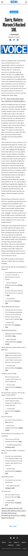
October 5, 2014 (10, 447)
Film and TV (15, 526)
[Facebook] (10, 538)
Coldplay (11, 149)
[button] (2, 2)
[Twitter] (14, 538)
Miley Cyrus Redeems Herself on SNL (12, 508)
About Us (4, 542)
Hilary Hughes (15, 34)
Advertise (24, 542)
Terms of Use (11, 545)
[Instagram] (17, 538)
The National (21, 149)
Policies (18, 545)
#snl (6, 422)
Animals (7, 213)
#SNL (8, 295)
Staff (10, 542)
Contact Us (16, 542)
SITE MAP (24, 548)
